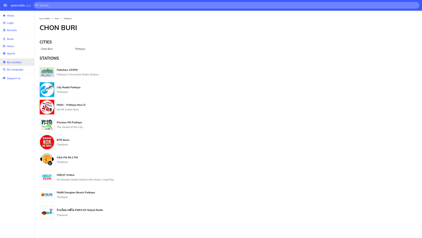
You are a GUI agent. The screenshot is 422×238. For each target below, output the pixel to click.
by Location (45, 18)
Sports (11, 53)
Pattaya (80, 48)
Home (10, 15)
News (10, 46)
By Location (14, 62)
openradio (21, 5)
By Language (15, 69)
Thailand (67, 18)
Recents (12, 30)
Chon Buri (47, 48)
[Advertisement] (252, 27)
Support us (13, 78)
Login (10, 22)
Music (10, 38)
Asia (57, 18)
